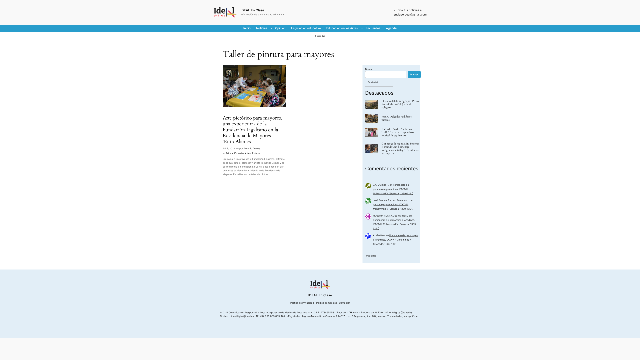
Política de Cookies (326, 302)
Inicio (246, 28)
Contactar (344, 302)
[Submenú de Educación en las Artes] (362, 28)
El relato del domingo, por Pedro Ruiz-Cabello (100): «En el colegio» (400, 104)
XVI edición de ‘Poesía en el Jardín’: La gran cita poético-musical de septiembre (398, 132)
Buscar (369, 69)
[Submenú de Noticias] (271, 28)
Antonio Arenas (252, 148)
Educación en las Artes (238, 153)
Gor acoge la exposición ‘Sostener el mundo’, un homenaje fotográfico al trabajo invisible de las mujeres (400, 148)
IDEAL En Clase (252, 10)
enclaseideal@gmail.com (410, 14)
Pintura (256, 153)
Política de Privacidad (302, 302)
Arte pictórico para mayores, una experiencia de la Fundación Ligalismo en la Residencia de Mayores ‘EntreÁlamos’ (252, 130)
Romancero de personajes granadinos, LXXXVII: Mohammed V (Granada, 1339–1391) (393, 189)
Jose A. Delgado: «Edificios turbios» (397, 118)
